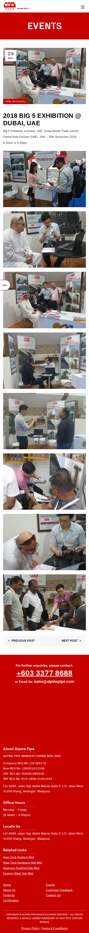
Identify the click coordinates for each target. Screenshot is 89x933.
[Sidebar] (5, 285)
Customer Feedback (59, 890)
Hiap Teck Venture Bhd (18, 857)
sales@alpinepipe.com (54, 681)
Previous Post (23, 641)
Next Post (70, 641)
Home (7, 885)
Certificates (11, 900)
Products (9, 895)
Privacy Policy (30, 928)
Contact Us (53, 895)
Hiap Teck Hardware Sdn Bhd (22, 862)
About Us (9, 890)
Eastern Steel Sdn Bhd (18, 873)
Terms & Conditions (55, 928)
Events (50, 885)
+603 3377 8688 (44, 673)
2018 (8, 101)
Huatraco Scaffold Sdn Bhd (21, 868)
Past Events (18, 101)
